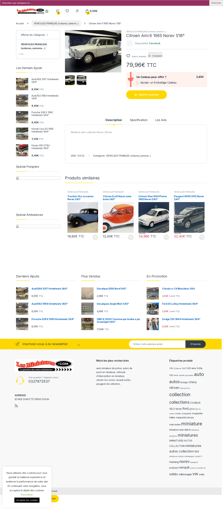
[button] (118, 34)
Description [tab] (113, 120)
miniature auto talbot (180, 429)
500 (171, 375)
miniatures (188, 435)
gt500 (192, 409)
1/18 (171, 368)
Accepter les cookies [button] (27, 500)
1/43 (184, 368)
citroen (174, 388)
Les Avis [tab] (161, 120)
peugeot (194, 462)
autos (174, 381)
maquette (186, 413)
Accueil (20, 23)
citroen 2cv (185, 388)
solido (173, 474)
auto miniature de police (109, 368)
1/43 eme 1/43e (194, 368)
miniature (191, 423)
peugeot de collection (108, 383)
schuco (193, 468)
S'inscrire (196, 344)
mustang (174, 462)
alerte (176, 375)
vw (195, 473)
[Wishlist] (67, 11)
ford (186, 409)
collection (180, 394)
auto (199, 374)
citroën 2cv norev (105, 380)
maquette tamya (185, 417)
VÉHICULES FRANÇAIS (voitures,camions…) (34, 46)
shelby (200, 468)
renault (184, 467)
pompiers (174, 467)
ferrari (178, 408)
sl (204, 468)
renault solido (123, 380)
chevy (193, 382)
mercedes (175, 424)
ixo (196, 409)
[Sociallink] (16, 406)
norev (184, 461)
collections (179, 402)
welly (201, 474)
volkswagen (185, 474)
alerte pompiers (186, 375)
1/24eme (177, 368)
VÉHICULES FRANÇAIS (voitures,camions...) (56, 23)
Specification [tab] (138, 120)
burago (184, 382)
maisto (178, 413)
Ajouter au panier (149, 94)
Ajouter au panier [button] (94, 237)
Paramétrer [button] (27, 494)
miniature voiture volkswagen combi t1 (185, 456)
